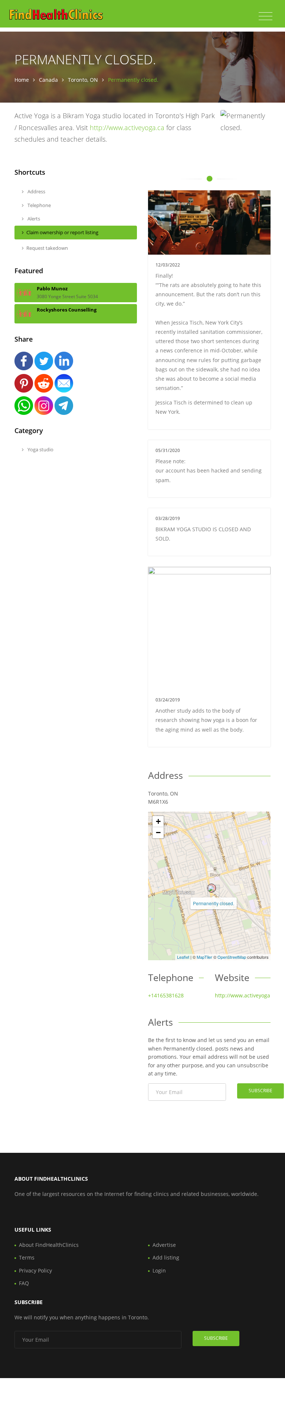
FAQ (24, 1283)
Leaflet (183, 957)
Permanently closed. (213, 903)
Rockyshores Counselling (66, 309)
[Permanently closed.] (211, 888)
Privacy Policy (35, 1270)
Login (159, 1270)
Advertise (164, 1244)
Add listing (166, 1257)
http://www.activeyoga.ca (127, 127)
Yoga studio (39, 449)
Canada (48, 79)
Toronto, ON (83, 79)
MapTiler (204, 957)
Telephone (38, 205)
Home (21, 79)
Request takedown (47, 248)
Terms (27, 1257)
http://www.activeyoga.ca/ (247, 995)
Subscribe (260, 1090)
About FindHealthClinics (49, 1244)
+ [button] (158, 821)
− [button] (158, 832)
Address (35, 191)
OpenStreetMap (231, 957)
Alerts (33, 218)
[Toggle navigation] (265, 16)
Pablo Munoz (52, 288)
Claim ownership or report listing (62, 232)
